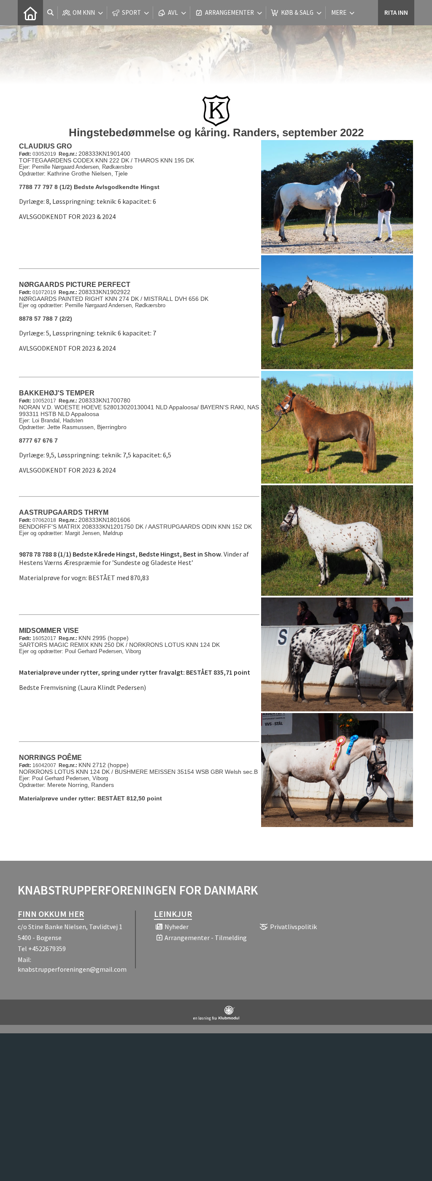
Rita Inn (396, 12)
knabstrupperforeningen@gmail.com (72, 969)
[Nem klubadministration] (216, 1018)
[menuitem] (30, 12)
